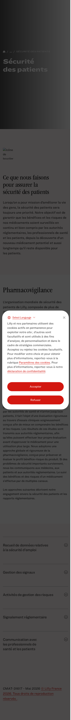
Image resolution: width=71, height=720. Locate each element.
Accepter (35, 386)
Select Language (21, 317)
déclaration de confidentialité (26, 371)
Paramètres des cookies (34, 362)
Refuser (35, 400)
